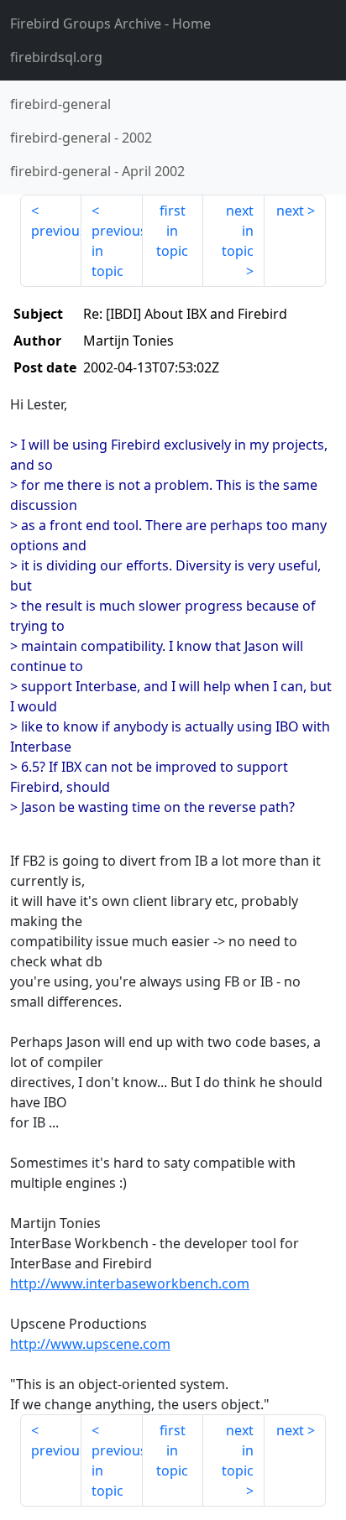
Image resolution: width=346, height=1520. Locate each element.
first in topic (172, 230)
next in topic (238, 230)
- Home (110, 23)
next (290, 210)
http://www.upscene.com (90, 1344)
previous (56, 230)
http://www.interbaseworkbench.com (129, 1283)
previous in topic (117, 250)
